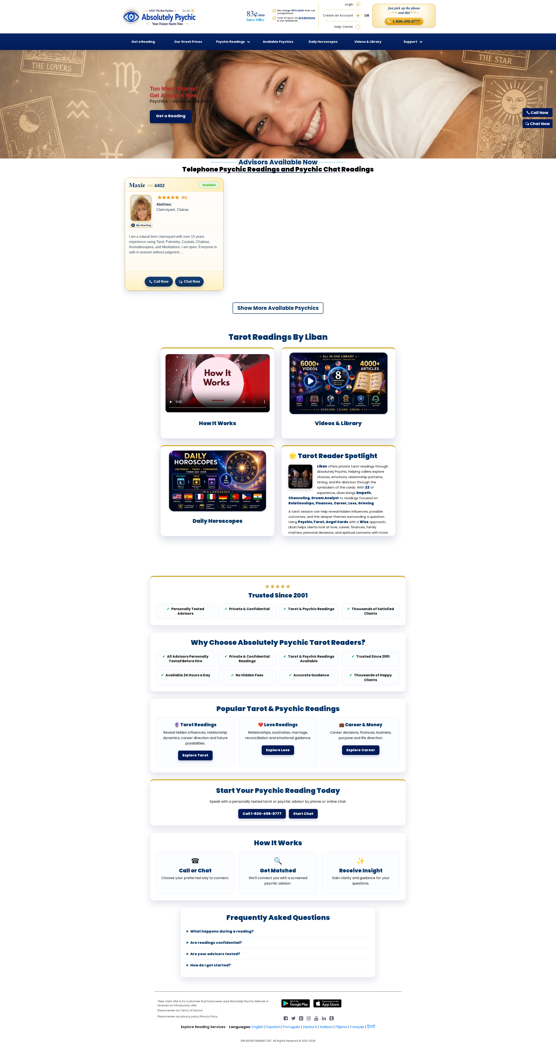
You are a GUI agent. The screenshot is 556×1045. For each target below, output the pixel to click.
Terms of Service (191, 1010)
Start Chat (303, 813)
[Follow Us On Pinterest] (301, 1018)
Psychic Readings (230, 42)
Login (349, 4)
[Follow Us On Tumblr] (331, 1018)
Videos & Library (367, 42)
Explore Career (360, 750)
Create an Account (338, 15)
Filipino (341, 1026)
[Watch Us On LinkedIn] (316, 1018)
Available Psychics (278, 42)
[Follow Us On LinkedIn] (324, 1018)
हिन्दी (371, 1026)
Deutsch (310, 1026)
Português (291, 1026)
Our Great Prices (188, 42)
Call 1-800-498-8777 (262, 813)
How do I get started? (210, 965)
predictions (307, 18)
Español (273, 1026)
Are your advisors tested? (215, 954)
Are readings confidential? (216, 942)
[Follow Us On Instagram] (309, 1018)
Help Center (343, 27)
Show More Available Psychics (278, 308)
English (257, 1026)
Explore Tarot (195, 755)
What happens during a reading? (222, 931)
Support (410, 42)
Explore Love (278, 750)
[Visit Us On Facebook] (286, 1018)
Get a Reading (170, 116)
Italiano (326, 1026)
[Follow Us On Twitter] (293, 1018)
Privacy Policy (209, 1016)
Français (357, 1026)
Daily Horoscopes (323, 42)
